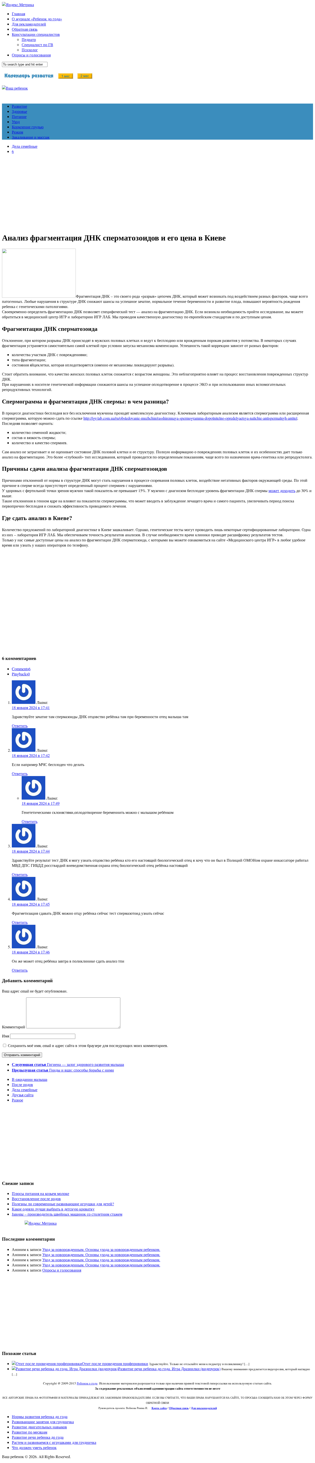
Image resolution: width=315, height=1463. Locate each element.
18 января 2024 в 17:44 (31, 851)
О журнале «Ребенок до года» (37, 18)
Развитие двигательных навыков (39, 1426)
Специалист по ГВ (37, 44)
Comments (21, 668)
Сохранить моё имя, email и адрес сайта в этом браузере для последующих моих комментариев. (88, 1045)
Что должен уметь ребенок (34, 1447)
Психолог (30, 49)
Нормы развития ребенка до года (39, 1416)
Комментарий (13, 1026)
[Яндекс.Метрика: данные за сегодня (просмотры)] (41, 1223)
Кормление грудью (28, 126)
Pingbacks (21, 673)
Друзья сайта (22, 1094)
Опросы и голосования (31, 54)
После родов (22, 1084)
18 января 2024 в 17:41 (31, 707)
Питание (19, 116)
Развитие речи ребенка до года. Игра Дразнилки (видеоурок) (169, 1368)
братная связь (180, 1408)
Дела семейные (24, 146)
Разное (17, 1099)
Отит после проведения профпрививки (115, 1363)
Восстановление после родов (36, 1198)
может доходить (281, 490)
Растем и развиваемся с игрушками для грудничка (54, 1442)
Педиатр (29, 39)
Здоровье (19, 111)
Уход (16, 121)
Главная (18, 13)
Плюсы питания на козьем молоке (40, 1193)
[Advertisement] (157, 192)
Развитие (19, 106)
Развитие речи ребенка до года (37, 1437)
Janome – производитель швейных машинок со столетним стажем (67, 1214)
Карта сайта (159, 1408)
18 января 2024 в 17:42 (31, 755)
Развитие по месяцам (29, 1432)
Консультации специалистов (36, 34)
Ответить (20, 725)
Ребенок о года (87, 1383)
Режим (17, 131)
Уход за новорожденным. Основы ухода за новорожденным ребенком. (101, 1249)
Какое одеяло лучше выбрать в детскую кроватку (53, 1208)
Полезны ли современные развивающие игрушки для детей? (63, 1203)
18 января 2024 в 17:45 (31, 904)
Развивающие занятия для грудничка (43, 1421)
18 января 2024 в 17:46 (31, 951)
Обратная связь (24, 29)
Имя (5, 1035)
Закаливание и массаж (30, 137)
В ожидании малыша (29, 1079)
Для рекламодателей (29, 24)
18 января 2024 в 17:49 (41, 803)
